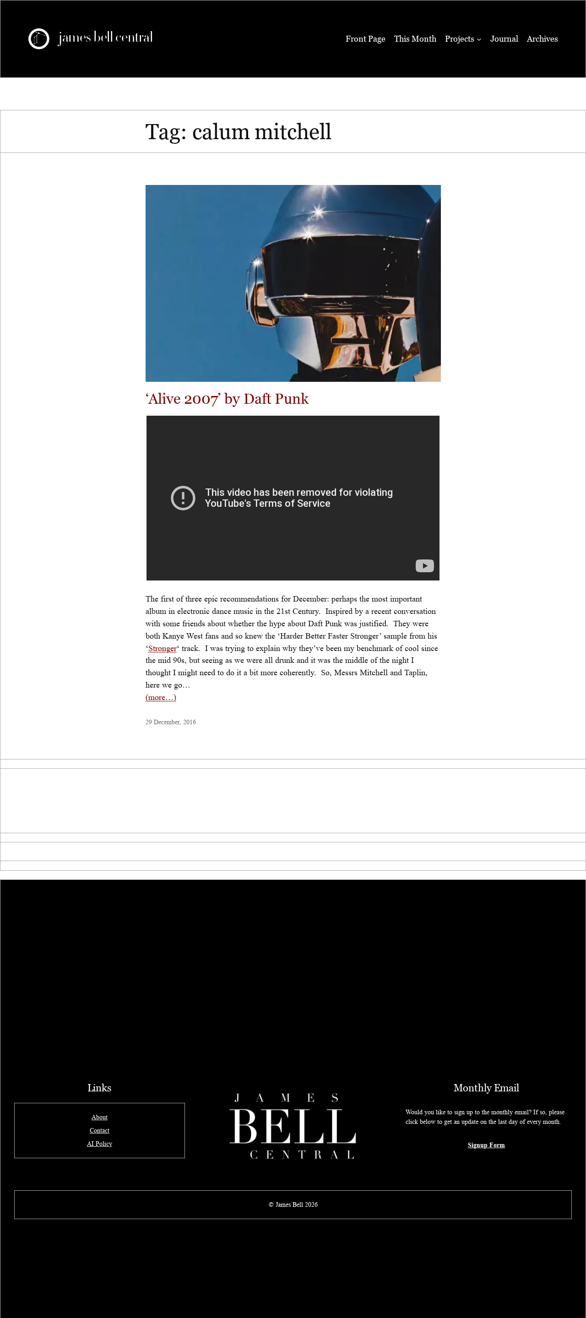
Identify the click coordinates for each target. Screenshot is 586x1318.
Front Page (365, 38)
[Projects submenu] (479, 39)
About (100, 1117)
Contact (99, 1130)
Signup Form (486, 1145)
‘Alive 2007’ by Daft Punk (227, 399)
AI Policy (99, 1143)
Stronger (162, 648)
